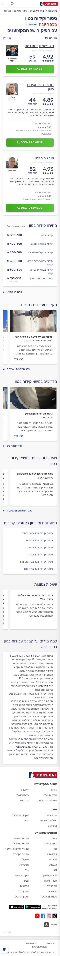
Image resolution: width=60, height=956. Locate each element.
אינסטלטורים (50, 843)
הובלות (53, 864)
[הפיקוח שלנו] (4, 949)
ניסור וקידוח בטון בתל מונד (38, 568)
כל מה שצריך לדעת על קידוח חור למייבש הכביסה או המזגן (33, 338)
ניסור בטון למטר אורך (41, 278)
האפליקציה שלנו (48, 800)
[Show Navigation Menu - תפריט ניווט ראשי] (3, 4)
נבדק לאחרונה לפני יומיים (43, 93)
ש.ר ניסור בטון (44, 158)
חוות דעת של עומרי (41, 123)
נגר (27, 870)
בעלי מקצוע (52, 11)
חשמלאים (52, 886)
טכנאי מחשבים (20, 843)
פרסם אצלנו (22, 795)
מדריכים (52, 825)
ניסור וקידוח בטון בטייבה (39, 540)
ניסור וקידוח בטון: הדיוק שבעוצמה (38, 415)
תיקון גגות (23, 891)
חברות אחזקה (49, 875)
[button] (8, 38)
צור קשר (24, 800)
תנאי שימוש (31, 943)
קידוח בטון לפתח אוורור (40, 252)
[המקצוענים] (49, 4)
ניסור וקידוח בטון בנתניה (39, 554)
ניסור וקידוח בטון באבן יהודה (37, 533)
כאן (36, 758)
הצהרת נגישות (39, 946)
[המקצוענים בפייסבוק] (44, 916)
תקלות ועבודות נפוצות (39, 304)
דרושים (25, 789)
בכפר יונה (48, 24)
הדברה (53, 859)
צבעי (26, 880)
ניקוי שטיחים (22, 875)
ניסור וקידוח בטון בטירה (40, 547)
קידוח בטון (47, 235)
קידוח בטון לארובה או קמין (41, 271)
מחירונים (52, 815)
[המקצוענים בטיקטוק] (54, 916)
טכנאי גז (52, 891)
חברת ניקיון (50, 880)
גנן (55, 848)
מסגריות (24, 864)
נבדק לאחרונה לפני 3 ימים (42, 162)
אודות (54, 789)
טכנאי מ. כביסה (48, 896)
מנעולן (25, 859)
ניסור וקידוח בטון (37, 11)
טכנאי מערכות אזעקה (17, 848)
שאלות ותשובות (48, 820)
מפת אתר (50, 943)
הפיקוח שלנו (50, 795)
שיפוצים (24, 886)
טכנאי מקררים (21, 854)
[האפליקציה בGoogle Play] (33, 907)
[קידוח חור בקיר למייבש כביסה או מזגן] (33, 322)
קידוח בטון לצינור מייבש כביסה (40, 262)
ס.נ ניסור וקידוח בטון (39, 46)
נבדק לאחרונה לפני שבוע (43, 50)
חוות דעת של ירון (43, 192)
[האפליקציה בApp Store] (16, 907)
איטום (54, 838)
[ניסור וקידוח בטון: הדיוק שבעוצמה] (33, 399)
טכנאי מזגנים (21, 838)
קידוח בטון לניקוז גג (42, 243)
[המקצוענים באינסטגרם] (49, 916)
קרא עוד (19, 359)
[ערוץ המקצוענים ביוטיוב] (38, 916)
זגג (55, 870)
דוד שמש (52, 854)
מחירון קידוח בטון (43, 225)
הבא (18, 746)
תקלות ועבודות (20, 815)
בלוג (26, 820)
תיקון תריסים (21, 896)
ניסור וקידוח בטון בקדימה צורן (36, 561)
